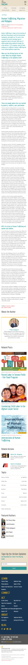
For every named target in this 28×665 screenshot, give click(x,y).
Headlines (3, 589)
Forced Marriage (23, 485)
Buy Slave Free (17, 600)
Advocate (16, 611)
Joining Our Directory (19, 620)
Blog (3, 625)
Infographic (18, 372)
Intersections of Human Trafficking (10, 439)
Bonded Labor (4, 481)
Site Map (3, 660)
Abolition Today (17, 581)
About (4, 614)
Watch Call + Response (16, 454)
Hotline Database (9, 641)
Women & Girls (22, 10)
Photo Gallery (11, 403)
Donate (3, 606)
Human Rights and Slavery (7, 608)
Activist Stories (24, 505)
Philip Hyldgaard (17, 24)
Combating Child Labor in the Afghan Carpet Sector (13, 407)
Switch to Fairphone (15, 464)
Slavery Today (4, 581)
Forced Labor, (6, 28)
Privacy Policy (8, 660)
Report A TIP (4, 611)
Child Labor (3, 485)
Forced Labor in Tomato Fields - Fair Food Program (13, 376)
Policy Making (24, 489)
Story (20, 435)
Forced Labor (13, 8)
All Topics (5, 8)
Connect (5, 592)
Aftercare (25, 493)
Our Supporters (4, 617)
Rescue (2, 493)
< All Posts (4, 15)
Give (15, 603)
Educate (16, 606)
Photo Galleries (4, 584)
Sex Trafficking (22, 8)
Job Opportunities (18, 608)
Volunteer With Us (18, 617)
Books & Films (17, 584)
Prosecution (3, 505)
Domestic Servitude (5, 477)
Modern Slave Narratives (6, 509)
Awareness (3, 489)
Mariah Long (11, 372)
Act (3, 597)
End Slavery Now (14, 435)
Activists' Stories (18, 587)
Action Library (4, 600)
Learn (4, 578)
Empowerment (4, 497)
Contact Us (4, 620)
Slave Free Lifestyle (5, 10)
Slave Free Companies (6, 603)
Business (14, 10)
